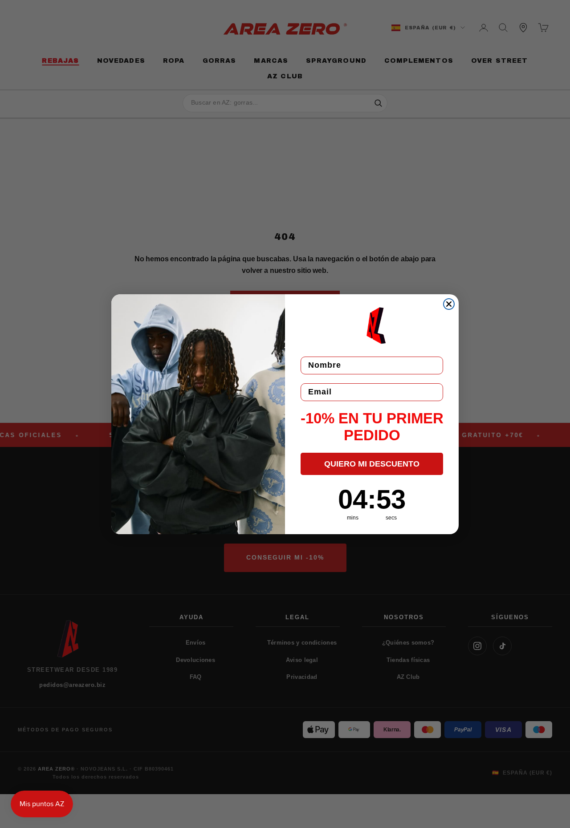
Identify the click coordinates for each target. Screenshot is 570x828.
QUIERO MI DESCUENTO (371, 463)
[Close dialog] (449, 304)
